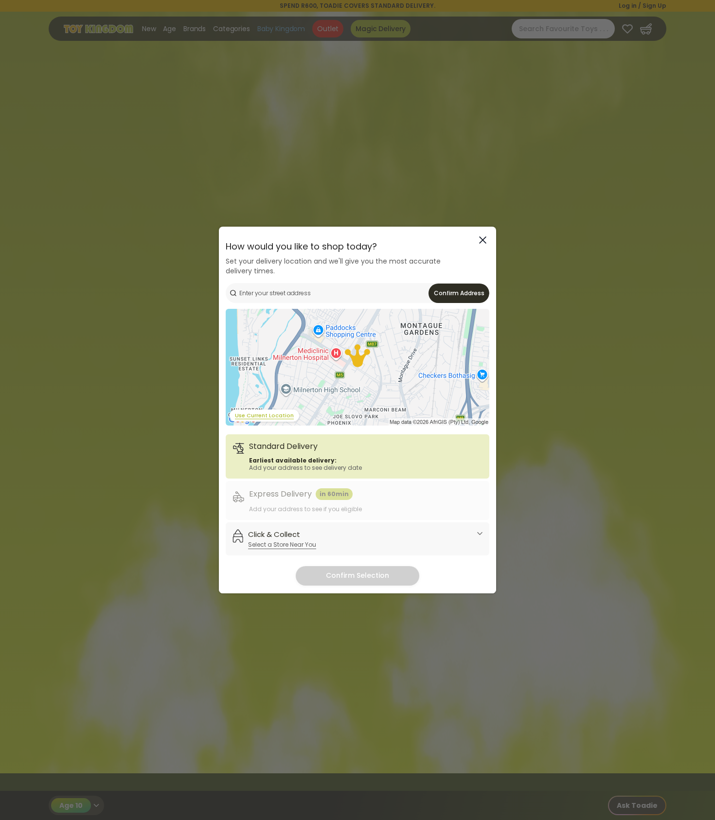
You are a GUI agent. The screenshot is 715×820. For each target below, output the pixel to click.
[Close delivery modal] (482, 240)
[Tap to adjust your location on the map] (357, 367)
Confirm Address (459, 293)
